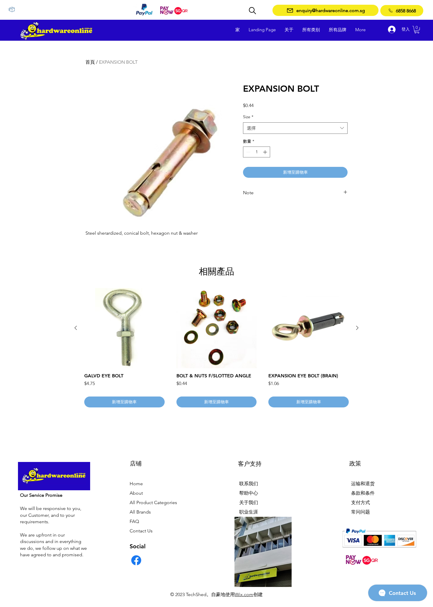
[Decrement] (247, 152)
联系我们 (248, 483)
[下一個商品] (357, 327)
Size (248, 116)
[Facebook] (136, 560)
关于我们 (248, 502)
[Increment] (265, 152)
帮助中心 (248, 493)
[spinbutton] (256, 152)
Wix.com (244, 594)
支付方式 (360, 502)
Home (136, 483)
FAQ (134, 521)
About (136, 493)
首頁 (90, 62)
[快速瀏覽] (124, 328)
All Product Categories (153, 502)
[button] (416, 29)
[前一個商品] (75, 327)
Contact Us (141, 531)
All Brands (140, 512)
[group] (216, 348)
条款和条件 (363, 493)
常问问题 (360, 512)
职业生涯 (248, 512)
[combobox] (295, 128)
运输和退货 (363, 483)
